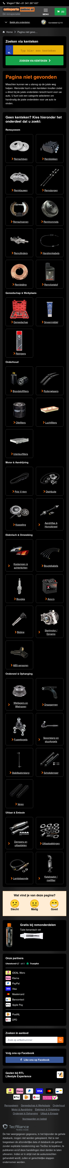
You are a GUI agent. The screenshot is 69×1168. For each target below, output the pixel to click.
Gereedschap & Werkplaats (35, 1105)
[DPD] (36, 1097)
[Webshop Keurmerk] (50, 1098)
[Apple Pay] (16, 1097)
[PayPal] (29, 1091)
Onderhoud (59, 1105)
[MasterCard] (49, 1091)
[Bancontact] (59, 1091)
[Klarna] (19, 1091)
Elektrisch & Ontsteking (47, 1109)
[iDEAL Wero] (10, 1091)
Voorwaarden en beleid (34, 1118)
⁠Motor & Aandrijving (22, 1109)
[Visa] (39, 1091)
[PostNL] (26, 1097)
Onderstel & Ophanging (25, 1113)
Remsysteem (11, 1105)
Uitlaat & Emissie (49, 1113)
